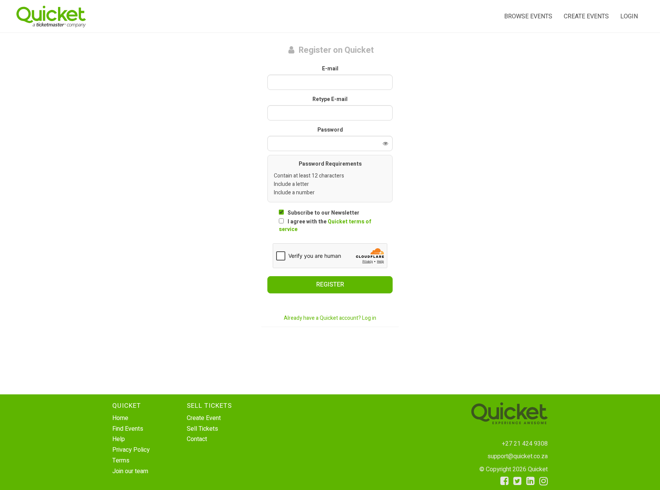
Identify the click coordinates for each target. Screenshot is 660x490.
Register (330, 284)
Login (629, 16)
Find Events (127, 428)
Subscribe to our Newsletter (323, 213)
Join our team (130, 471)
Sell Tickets (202, 428)
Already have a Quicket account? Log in (330, 318)
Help (118, 439)
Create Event (204, 418)
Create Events (586, 16)
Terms (120, 460)
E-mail (330, 69)
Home (120, 418)
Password (330, 130)
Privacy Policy (131, 449)
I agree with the (325, 225)
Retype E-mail (330, 99)
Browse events (528, 16)
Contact (197, 439)
